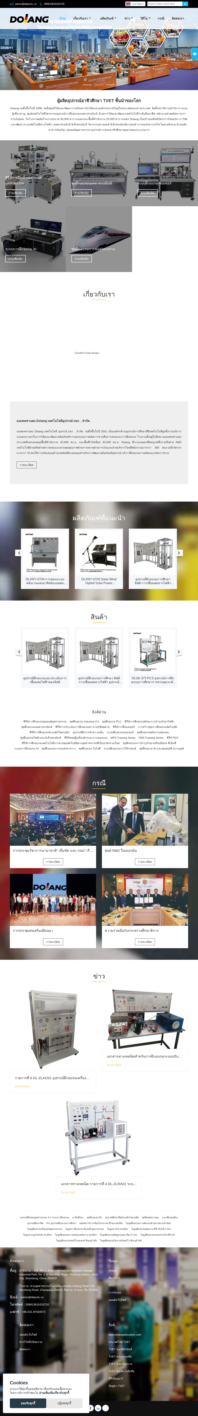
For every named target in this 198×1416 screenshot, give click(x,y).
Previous (6, 49)
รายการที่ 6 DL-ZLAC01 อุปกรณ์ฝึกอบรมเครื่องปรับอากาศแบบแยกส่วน (68, 1078)
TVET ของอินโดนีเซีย (121, 1371)
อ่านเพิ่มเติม (15, 192)
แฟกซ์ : (15, 1312)
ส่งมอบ (113, 1270)
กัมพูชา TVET (117, 1385)
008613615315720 (54, 4)
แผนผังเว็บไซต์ (117, 1299)
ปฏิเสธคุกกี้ (64, 1403)
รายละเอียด (26, 464)
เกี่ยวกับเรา (80, 18)
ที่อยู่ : (14, 1270)
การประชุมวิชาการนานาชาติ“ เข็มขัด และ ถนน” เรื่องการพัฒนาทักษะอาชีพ (69, 850)
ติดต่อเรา (178, 18)
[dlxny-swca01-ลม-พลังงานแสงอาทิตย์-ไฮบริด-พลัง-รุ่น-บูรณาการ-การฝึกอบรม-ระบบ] (152, 641)
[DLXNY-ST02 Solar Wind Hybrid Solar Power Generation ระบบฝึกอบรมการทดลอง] (44, 552)
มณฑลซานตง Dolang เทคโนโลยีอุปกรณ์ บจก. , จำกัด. (53, 420)
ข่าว (127, 18)
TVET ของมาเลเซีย (120, 1356)
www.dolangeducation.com (125, 1334)
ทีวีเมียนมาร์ (116, 1378)
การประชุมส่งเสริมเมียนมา (33, 931)
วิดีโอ (144, 18)
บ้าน (62, 18)
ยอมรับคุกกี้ (28, 1403)
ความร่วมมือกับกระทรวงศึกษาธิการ (132, 931)
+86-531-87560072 (34, 1311)
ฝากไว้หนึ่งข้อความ (31, 1341)
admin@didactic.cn (26, 4)
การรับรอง (115, 1292)
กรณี (161, 18)
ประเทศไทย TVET (119, 1341)
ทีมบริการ (114, 1277)
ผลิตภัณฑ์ (107, 18)
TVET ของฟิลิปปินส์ (120, 1349)
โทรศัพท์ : (17, 1304)
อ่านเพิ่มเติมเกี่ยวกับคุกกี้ (54, 1392)
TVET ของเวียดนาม (120, 1363)
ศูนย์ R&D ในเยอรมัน (121, 850)
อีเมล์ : (15, 1297)
